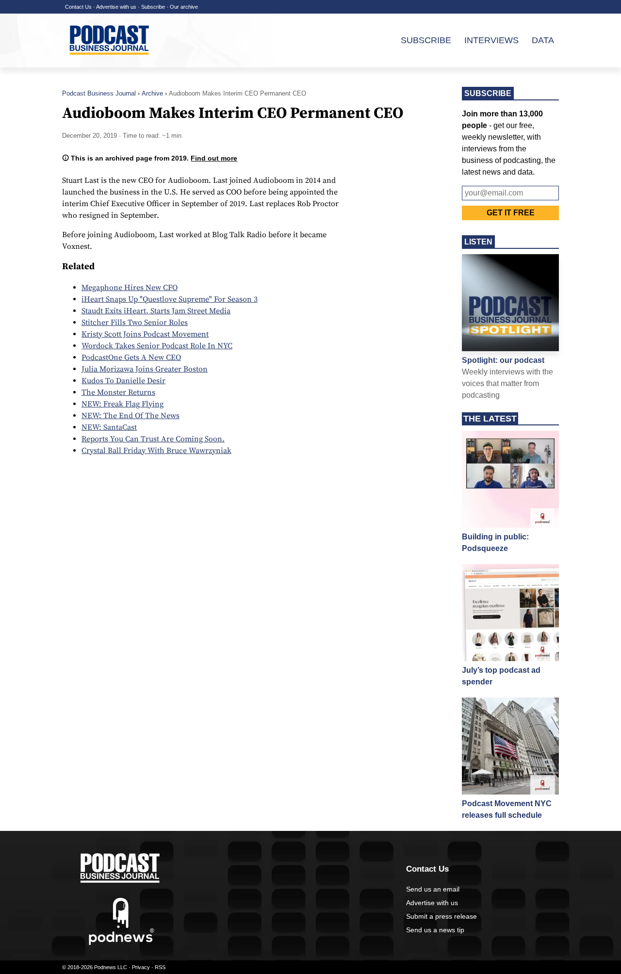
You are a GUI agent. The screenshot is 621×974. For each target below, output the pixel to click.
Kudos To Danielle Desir (123, 381)
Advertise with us (116, 7)
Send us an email (432, 889)
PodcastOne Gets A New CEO (131, 357)
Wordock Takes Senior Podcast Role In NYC (157, 346)
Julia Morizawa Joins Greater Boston (145, 369)
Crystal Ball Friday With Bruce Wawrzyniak (156, 450)
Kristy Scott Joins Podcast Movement (145, 334)
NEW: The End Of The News (131, 416)
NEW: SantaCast (109, 427)
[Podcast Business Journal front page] (110, 62)
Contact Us (78, 7)
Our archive (184, 7)
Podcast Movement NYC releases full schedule (507, 809)
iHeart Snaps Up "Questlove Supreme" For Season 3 (170, 299)
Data (543, 40)
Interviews (491, 40)
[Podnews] (121, 943)
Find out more (214, 158)
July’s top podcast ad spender (501, 676)
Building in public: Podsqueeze (495, 542)
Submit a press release (441, 916)
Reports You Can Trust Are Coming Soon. (153, 439)
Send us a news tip (435, 930)
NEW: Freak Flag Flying (122, 404)
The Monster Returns (118, 392)
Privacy (141, 967)
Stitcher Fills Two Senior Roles (135, 322)
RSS (160, 967)
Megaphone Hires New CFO (130, 287)
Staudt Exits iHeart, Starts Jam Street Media (156, 311)
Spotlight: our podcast (503, 360)
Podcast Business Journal (99, 93)
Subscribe (153, 7)
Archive (152, 93)
